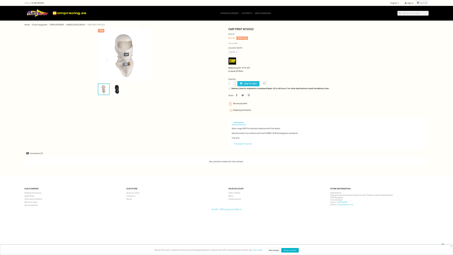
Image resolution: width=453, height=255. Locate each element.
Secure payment (31, 205)
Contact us (130, 196)
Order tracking (234, 193)
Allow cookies (290, 250)
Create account (234, 199)
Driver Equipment (229, 13)
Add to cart (248, 83)
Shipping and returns (33, 193)
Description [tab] (239, 122)
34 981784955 (37, 3)
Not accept (274, 250)
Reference (233, 68)
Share (236, 95)
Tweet (242, 95)
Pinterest (248, 95)
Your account (236, 188)
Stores (129, 199)
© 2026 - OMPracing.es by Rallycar (226, 209)
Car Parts (247, 13)
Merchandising (263, 13)
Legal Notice (29, 196)
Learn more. (258, 250)
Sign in (231, 196)
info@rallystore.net (345, 204)
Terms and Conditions (33, 199)
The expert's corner (243, 143)
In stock (231, 71)
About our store (30, 202)
